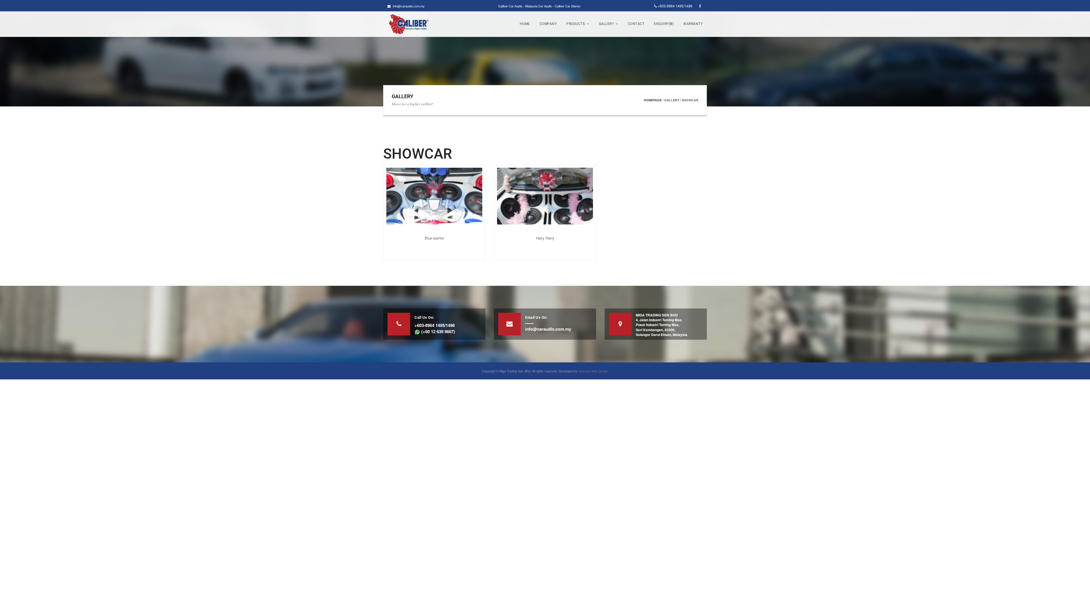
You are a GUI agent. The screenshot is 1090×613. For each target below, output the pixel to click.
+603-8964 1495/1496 (674, 5)
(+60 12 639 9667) (437, 331)
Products (575, 24)
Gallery (606, 24)
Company (548, 24)
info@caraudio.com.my (409, 6)
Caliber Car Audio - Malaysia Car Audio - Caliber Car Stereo (539, 6)
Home (525, 24)
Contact (636, 24)
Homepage (653, 100)
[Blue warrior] (434, 195)
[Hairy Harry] (545, 195)
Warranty (693, 24)
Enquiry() (664, 24)
